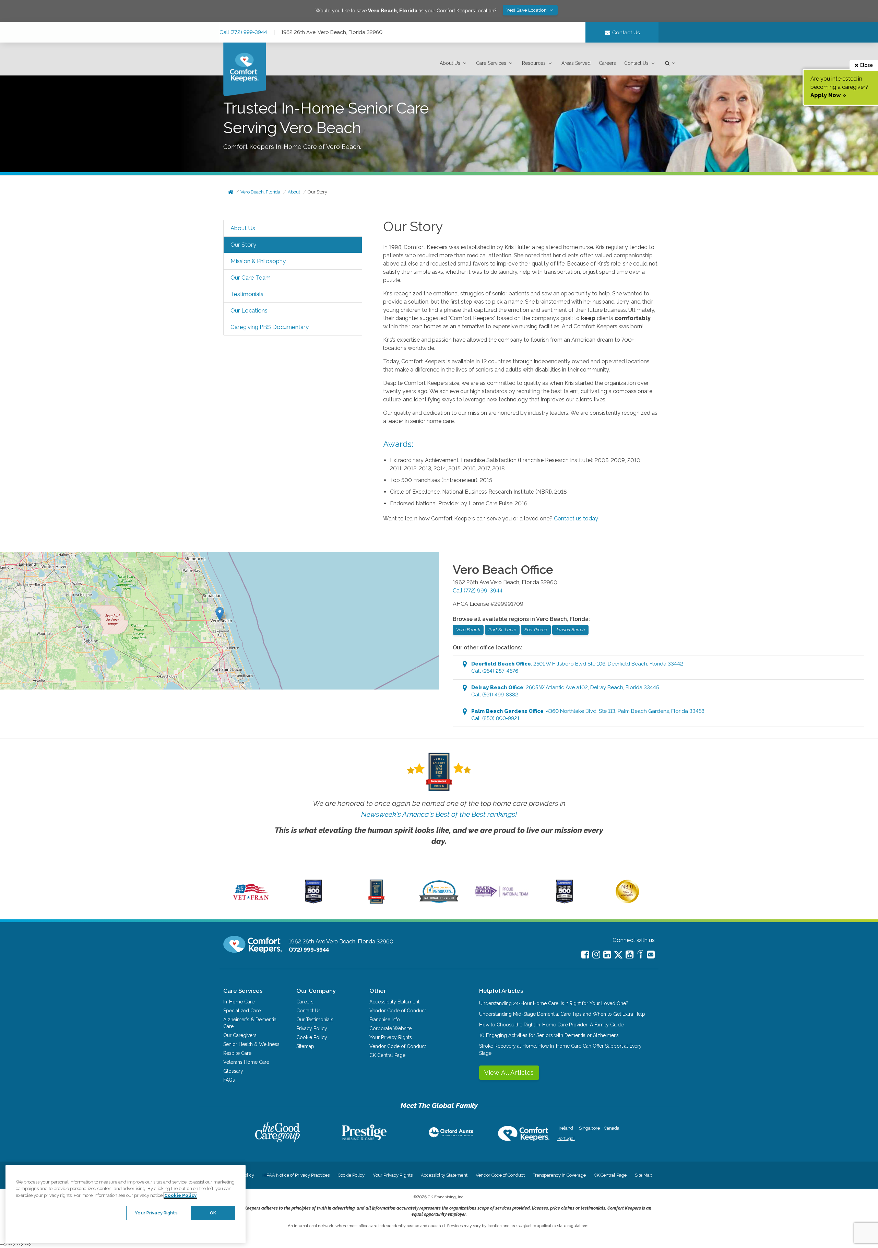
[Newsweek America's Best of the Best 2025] (376, 902)
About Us (450, 63)
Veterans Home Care (246, 1062)
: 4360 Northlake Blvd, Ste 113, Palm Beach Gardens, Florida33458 (587, 714)
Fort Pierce (535, 629)
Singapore (588, 1128)
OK (213, 1212)
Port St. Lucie (502, 629)
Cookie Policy (311, 1037)
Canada (611, 1128)
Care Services (491, 63)
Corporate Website (390, 1028)
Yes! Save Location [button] (527, 10)
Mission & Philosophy (258, 261)
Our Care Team (250, 277)
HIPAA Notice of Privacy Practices (296, 1175)
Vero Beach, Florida (260, 192)
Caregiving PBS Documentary (269, 326)
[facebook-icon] (585, 954)
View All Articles (509, 1072)
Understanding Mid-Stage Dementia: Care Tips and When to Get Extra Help (562, 1014)
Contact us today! (577, 518)
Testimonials (246, 294)
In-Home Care (238, 1001)
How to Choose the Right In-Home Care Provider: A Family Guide (551, 1024)
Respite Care (237, 1053)
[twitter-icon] (618, 955)
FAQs (229, 1080)
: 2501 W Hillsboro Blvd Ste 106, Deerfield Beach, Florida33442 (577, 667)
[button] (454, 63)
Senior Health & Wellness (251, 1044)
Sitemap (305, 1046)
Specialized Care (242, 1010)
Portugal (566, 1138)
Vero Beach (468, 629)
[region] (125, 1204)
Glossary (233, 1071)
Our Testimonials (314, 1019)
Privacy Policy (311, 1028)
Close (865, 65)
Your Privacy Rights (390, 1037)
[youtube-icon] (629, 954)
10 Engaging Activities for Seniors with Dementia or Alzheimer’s (549, 1035)
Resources (534, 63)
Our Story (317, 192)
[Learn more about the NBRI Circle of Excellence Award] (627, 901)
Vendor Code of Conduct (397, 1010)
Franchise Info (384, 1019)
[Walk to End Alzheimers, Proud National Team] (502, 896)
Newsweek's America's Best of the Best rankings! (439, 814)
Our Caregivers (240, 1035)
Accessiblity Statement (394, 1001)
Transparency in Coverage (559, 1175)
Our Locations (249, 310)
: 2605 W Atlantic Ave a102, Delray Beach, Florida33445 (565, 691)
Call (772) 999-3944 (243, 32)
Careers (607, 63)
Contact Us (636, 63)
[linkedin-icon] (607, 954)
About (294, 192)
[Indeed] (640, 955)
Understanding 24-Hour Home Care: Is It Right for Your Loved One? (553, 1003)
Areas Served (576, 63)
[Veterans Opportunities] (251, 902)
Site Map (643, 1175)
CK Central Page (387, 1055)
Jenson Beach (570, 629)
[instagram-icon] (596, 954)
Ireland (566, 1128)
